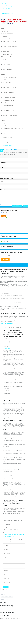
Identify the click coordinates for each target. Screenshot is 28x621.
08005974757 (9, 139)
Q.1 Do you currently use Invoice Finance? (9, 210)
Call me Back (17, 205)
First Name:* (3, 157)
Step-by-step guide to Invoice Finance (11, 118)
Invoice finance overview (8, 105)
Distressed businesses (7, 72)
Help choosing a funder (8, 33)
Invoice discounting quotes (8, 100)
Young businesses (6, 64)
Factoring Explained (7, 84)
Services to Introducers (7, 130)
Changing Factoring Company (9, 41)
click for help (5, 259)
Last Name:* (3, 162)
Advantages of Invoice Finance (9, 107)
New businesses (6, 61)
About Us (3, 120)
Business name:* (4, 184)
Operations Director (6, 348)
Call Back (10, 145)
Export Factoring (6, 49)
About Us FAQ (5, 125)
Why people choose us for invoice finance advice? (13, 128)
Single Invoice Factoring (8, 13)
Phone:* (2, 173)
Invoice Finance (6, 8)
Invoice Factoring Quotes (8, 16)
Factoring (4, 3)
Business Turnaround (7, 54)
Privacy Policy (4, 599)
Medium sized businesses (8, 67)
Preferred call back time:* (6, 178)
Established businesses (8, 69)
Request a (5, 145)
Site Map (4, 133)
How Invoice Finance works (8, 110)
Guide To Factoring (7, 82)
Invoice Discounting (7, 6)
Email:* (1, 167)
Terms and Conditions (7, 596)
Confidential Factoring (7, 44)
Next (4, 216)
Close (25, 205)
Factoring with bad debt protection (10, 46)
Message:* (2, 189)
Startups (4, 59)
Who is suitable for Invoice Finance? (10, 113)
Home (2, 28)
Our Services (4, 31)
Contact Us (5, 123)
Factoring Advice (6, 79)
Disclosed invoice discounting (9, 97)
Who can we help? (6, 56)
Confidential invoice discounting (9, 95)
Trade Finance (5, 11)
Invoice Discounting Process (8, 92)
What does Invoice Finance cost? (10, 115)
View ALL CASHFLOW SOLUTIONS (6, 323)
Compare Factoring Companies (9, 77)
